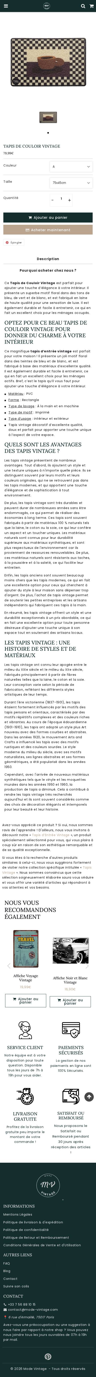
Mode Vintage (35, 1369)
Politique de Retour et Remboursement (36, 1237)
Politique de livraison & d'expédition (33, 1222)
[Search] (83, 6)
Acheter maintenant (51, 230)
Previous (8, 965)
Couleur (10, 165)
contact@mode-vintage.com (33, 1309)
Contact (10, 1279)
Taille (7, 181)
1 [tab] (48, 132)
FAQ (6, 1263)
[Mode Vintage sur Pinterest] (48, 1358)
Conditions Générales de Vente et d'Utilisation (42, 1245)
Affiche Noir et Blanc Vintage (70, 980)
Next (87, 965)
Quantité (11, 198)
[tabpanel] (48, 116)
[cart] (92, 6)
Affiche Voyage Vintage (25, 978)
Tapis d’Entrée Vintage (51, 835)
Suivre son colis (16, 1286)
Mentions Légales (17, 1214)
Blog (6, 1271)
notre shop (54, 1330)
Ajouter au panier (72, 1002)
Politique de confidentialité (26, 1230)
